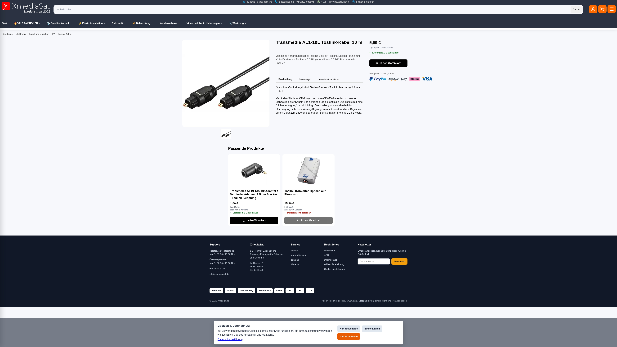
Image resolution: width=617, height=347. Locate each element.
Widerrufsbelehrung (334, 264)
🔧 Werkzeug (236, 23)
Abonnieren (399, 261)
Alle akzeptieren (349, 336)
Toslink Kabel (64, 34)
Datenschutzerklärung (230, 339)
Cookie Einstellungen (334, 269)
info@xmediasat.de (219, 274)
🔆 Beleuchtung (141, 23)
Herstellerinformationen (328, 79)
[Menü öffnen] (612, 9)
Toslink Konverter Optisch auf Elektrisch (305, 192)
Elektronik (117, 23)
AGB (326, 255)
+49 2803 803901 (219, 268)
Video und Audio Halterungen (203, 23)
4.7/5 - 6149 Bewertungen (335, 1)
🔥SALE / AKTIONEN (26, 23)
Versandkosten (298, 255)
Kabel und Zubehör (39, 34)
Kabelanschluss (168, 23)
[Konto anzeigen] (593, 9)
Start (4, 23)
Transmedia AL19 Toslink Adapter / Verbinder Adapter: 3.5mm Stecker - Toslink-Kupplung (254, 194)
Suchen (576, 9)
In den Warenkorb (390, 63)
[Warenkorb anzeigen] (602, 9)
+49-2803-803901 (305, 1)
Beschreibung (285, 79)
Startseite (8, 34)
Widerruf (295, 264)
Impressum (329, 250)
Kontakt (294, 250)
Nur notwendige (349, 328)
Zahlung (295, 259)
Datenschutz (330, 259)
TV (53, 34)
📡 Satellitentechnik (58, 23)
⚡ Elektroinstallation (91, 23)
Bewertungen (305, 79)
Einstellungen (372, 328)
